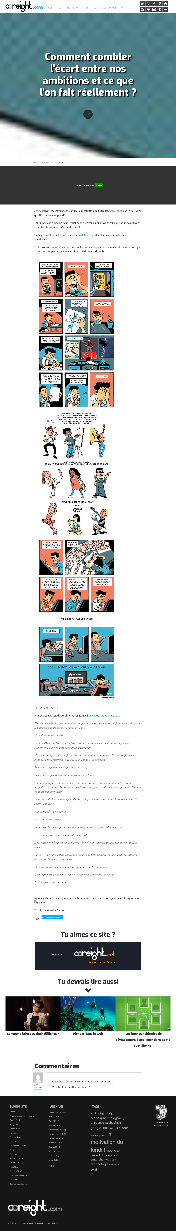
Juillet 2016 (54, 1143)
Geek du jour (109, 7)
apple (103, 1113)
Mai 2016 (53, 1151)
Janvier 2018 (54, 1117)
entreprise (97, 1122)
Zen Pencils (117, 211)
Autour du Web (16, 1158)
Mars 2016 (53, 1160)
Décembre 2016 (56, 1130)
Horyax (13, 1133)
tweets (116, 1164)
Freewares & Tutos (18, 1146)
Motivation (73, 7)
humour (123, 1128)
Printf (12, 1150)
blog (110, 1112)
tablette (111, 1159)
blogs (114, 1117)
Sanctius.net (15, 1129)
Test (94, 7)
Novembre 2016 (56, 1134)
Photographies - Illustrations (22, 1116)
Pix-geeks (14, 1124)
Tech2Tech (14, 1167)
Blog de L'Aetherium (18, 1184)
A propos (12, 1223)
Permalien (37, 1089)
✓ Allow (99, 185)
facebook (111, 1122)
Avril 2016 (53, 1155)
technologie (100, 1163)
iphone (102, 1135)
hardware (110, 1127)
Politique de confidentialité (32, 1223)
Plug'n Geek (15, 1120)
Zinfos (12, 1112)
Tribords (13, 1141)
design (122, 1118)
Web (50, 7)
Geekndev (14, 1163)
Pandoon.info (15, 1154)
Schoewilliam (15, 1137)
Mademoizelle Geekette (20, 1175)
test (111, 1164)
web (94, 1169)
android (96, 1113)
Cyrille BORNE (16, 1171)
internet (94, 1135)
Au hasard (52, 1223)
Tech (59, 7)
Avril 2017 (53, 1121)
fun (119, 1123)
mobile (111, 1150)
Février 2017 (54, 1125)
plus (51, 1165)
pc (118, 1150)
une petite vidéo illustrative (104, 715)
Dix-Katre (14, 1180)
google (96, 1127)
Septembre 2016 (56, 1138)
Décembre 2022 (56, 1112)
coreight (46, 162)
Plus (92, 1173)
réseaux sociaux (112, 1155)
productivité (98, 1155)
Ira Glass (83, 235)
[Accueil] (25, 6)
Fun (86, 7)
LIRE (33, 1020)
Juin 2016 (53, 1147)
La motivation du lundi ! (52, 917)
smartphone (99, 1159)
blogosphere (100, 1117)
